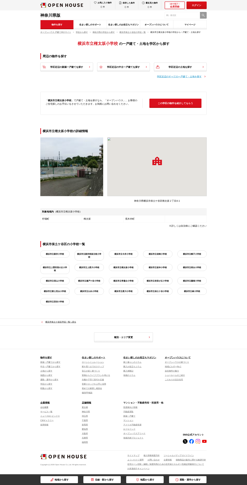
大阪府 (85, 433)
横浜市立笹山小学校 (55, 281)
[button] (157, 161)
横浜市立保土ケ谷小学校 (158, 291)
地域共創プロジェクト (133, 438)
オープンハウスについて (157, 24)
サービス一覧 (46, 412)
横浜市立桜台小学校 (192, 267)
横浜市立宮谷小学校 (55, 301)
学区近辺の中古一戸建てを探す (123, 67)
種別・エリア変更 (123, 337)
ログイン (196, 5)
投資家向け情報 (130, 407)
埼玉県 (85, 416)
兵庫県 (85, 438)
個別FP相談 (87, 393)
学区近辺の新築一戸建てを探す (66, 67)
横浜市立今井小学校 (123, 254)
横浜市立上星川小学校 (89, 267)
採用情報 (44, 425)
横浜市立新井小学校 (55, 254)
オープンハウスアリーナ (134, 433)
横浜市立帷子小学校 (192, 254)
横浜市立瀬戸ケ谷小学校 (89, 281)
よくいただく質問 (135, 460)
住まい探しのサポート (90, 24)
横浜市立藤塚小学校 (192, 281)
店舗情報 (86, 402)
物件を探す (57, 24)
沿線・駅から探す (104, 479)
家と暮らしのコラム (132, 362)
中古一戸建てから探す (50, 366)
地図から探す (46, 375)
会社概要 (44, 407)
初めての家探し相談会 (92, 388)
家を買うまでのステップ (93, 366)
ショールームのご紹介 (175, 375)
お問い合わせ (154, 460)
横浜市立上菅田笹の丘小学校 (55, 269)
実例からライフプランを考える (96, 375)
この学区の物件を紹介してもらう (175, 103)
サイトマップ (133, 455)
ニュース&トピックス (50, 416)
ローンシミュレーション (93, 362)
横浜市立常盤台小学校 (123, 281)
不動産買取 (128, 412)
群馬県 (85, 425)
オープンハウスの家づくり (177, 362)
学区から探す (46, 384)
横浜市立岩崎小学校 (158, 254)
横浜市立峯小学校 (192, 291)
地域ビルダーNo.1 (173, 366)
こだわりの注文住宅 (174, 379)
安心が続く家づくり (91, 371)
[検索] (203, 15)
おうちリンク (129, 429)
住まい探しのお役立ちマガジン (123, 24)
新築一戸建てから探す (50, 362)
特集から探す (46, 388)
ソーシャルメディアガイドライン (179, 455)
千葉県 (85, 420)
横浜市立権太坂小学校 (123, 267)
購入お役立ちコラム (132, 366)
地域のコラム (129, 375)
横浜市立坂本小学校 (158, 267)
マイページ (189, 24)
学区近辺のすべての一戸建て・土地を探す (179, 76)
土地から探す (46, 371)
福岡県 (85, 442)
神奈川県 (86, 412)
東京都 (85, 407)
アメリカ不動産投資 (132, 425)
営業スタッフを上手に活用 (94, 384)
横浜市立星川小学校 (123, 291)
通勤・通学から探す (49, 379)
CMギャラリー (47, 420)
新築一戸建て (129, 416)
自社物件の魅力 (172, 371)
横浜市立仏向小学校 (89, 291)
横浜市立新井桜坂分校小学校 (89, 255)
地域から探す (62, 479)
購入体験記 (128, 371)
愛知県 (85, 429)
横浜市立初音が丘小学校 (158, 281)
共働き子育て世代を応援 (93, 379)
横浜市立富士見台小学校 (55, 291)
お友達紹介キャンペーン (138, 468)
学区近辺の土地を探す (180, 67)
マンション (128, 420)
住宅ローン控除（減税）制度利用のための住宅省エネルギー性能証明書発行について (165, 464)
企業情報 (45, 402)
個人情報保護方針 (151, 455)
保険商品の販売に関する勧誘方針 (191, 460)
